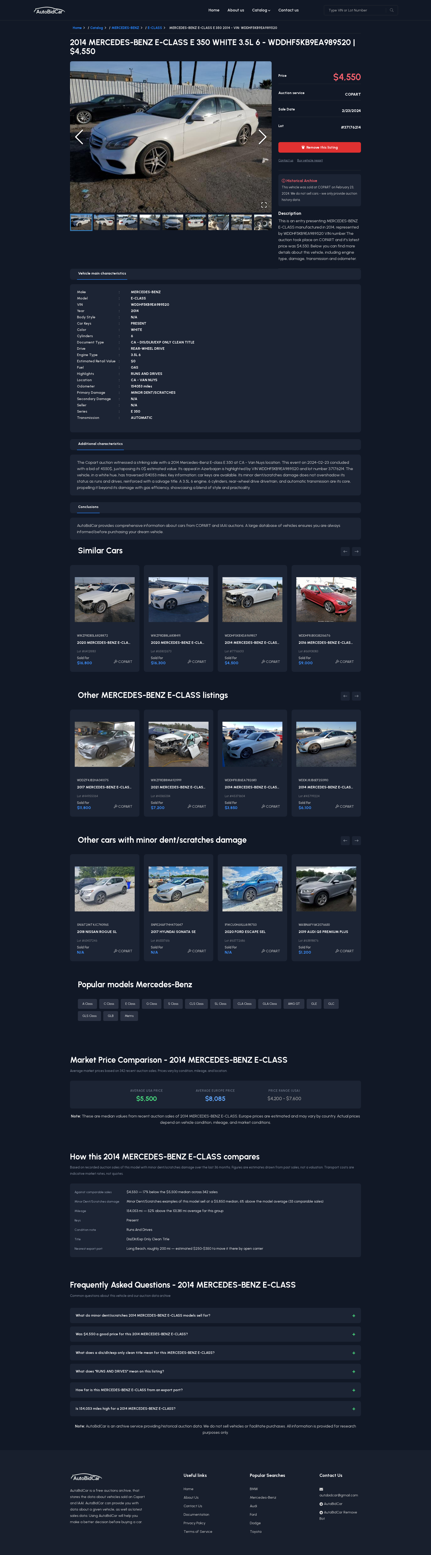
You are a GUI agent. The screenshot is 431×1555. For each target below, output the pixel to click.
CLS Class (196, 1004)
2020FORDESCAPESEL (245, 932)
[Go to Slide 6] (196, 222)
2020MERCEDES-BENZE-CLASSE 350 (110, 642)
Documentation (196, 1514)
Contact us (288, 10)
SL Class (220, 1004)
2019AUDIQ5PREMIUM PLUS (323, 932)
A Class (87, 1004)
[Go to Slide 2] (104, 222)
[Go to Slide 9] (264, 222)
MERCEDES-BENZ (125, 28)
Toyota (256, 1531)
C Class (109, 1004)
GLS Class (89, 1016)
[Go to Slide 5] (173, 222)
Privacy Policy (194, 1523)
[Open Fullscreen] (264, 205)
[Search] (392, 10)
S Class (173, 1004)
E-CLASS (155, 28)
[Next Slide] (263, 137)
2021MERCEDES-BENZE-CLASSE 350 (183, 787)
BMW (254, 1489)
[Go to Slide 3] (127, 222)
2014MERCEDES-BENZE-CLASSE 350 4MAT (262, 787)
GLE (314, 1004)
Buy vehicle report (310, 160)
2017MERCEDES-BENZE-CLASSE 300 (109, 787)
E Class (130, 1004)
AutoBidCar (333, 1504)
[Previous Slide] (79, 137)
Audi (253, 1506)
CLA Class (244, 1004)
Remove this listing (319, 147)
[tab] (102, 274)
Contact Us (193, 1506)
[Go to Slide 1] (81, 222)
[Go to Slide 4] (150, 222)
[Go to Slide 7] (218, 222)
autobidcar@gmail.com (338, 1495)
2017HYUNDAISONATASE (173, 932)
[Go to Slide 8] (241, 222)
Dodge (255, 1523)
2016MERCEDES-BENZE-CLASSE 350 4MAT (336, 642)
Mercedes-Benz (263, 1497)
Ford (253, 1514)
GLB (111, 1016)
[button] (171, 137)
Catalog (259, 10)
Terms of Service (198, 1531)
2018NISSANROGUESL (97, 932)
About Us (191, 1497)
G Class (151, 1004)
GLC (331, 1004)
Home (214, 10)
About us (235, 10)
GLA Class (270, 1004)
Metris (129, 1016)
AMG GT (294, 1004)
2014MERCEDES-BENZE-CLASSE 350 (257, 642)
